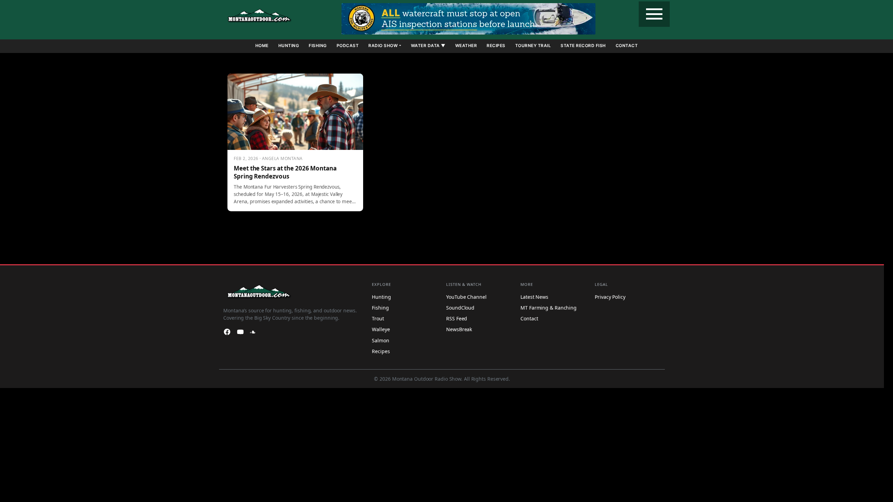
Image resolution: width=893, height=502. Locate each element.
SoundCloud (460, 307)
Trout (378, 318)
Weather (466, 45)
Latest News (534, 297)
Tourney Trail (533, 45)
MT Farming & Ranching (548, 307)
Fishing (318, 45)
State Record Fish (583, 45)
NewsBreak (459, 329)
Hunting (288, 45)
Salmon (380, 340)
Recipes (496, 45)
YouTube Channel (466, 297)
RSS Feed (456, 318)
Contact (627, 45)
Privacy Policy (610, 297)
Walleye (381, 329)
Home (262, 45)
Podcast (348, 45)
